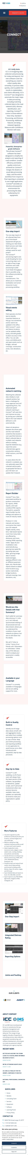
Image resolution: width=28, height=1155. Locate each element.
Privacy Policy (9, 1139)
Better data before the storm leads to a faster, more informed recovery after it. (14, 1056)
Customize (14, 1147)
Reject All (14, 1151)
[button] (4, 13)
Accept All (14, 1143)
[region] (14, 1141)
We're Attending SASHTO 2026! (12, 1064)
